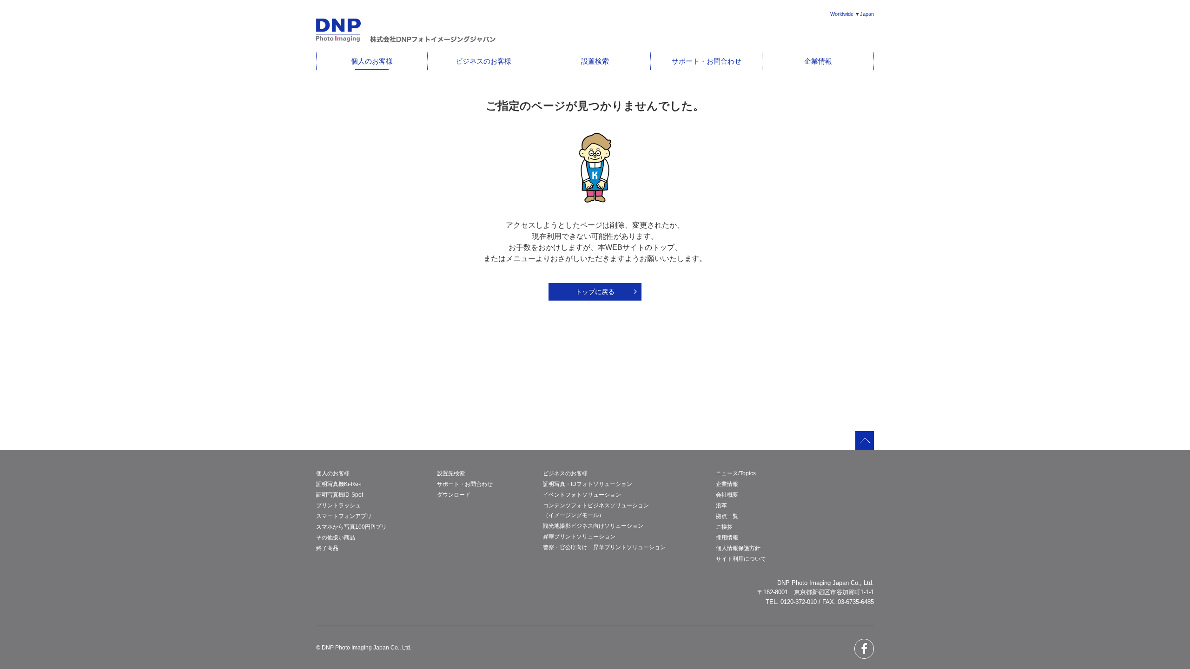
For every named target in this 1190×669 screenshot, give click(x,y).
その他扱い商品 (335, 537)
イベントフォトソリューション (582, 495)
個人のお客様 (372, 61)
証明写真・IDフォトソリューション (587, 484)
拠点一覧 (727, 516)
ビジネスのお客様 (483, 61)
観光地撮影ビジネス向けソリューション (593, 526)
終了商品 (327, 548)
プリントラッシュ (338, 505)
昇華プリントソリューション (579, 536)
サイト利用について (741, 559)
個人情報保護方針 (738, 548)
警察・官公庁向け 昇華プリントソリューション (604, 547)
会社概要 (727, 495)
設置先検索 (451, 473)
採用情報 (727, 537)
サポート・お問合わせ (706, 61)
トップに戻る (595, 291)
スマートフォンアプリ (344, 516)
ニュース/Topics (736, 473)
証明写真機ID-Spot (339, 495)
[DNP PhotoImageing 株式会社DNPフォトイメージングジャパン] (406, 40)
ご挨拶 (724, 527)
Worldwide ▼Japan (852, 14)
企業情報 (818, 61)
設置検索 (595, 61)
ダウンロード (453, 495)
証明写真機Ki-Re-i (339, 484)
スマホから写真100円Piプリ (351, 527)
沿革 (721, 505)
